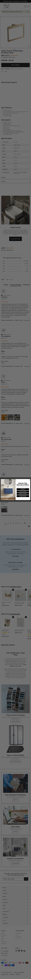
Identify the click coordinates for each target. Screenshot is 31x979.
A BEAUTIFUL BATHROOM (23, 493)
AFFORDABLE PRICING (22, 496)
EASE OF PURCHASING (22, 491)
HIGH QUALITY (23, 489)
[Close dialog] (29, 480)
